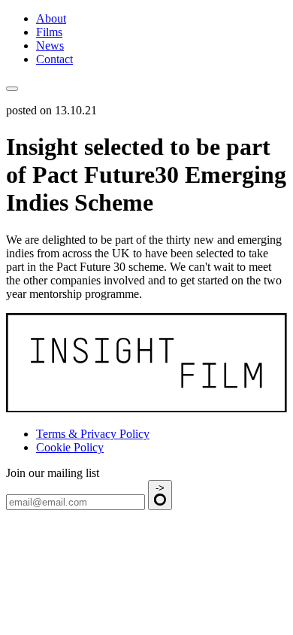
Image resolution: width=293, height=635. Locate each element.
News (50, 45)
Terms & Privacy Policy (93, 433)
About (51, 18)
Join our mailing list (52, 472)
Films (49, 32)
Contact (54, 59)
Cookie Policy (70, 447)
